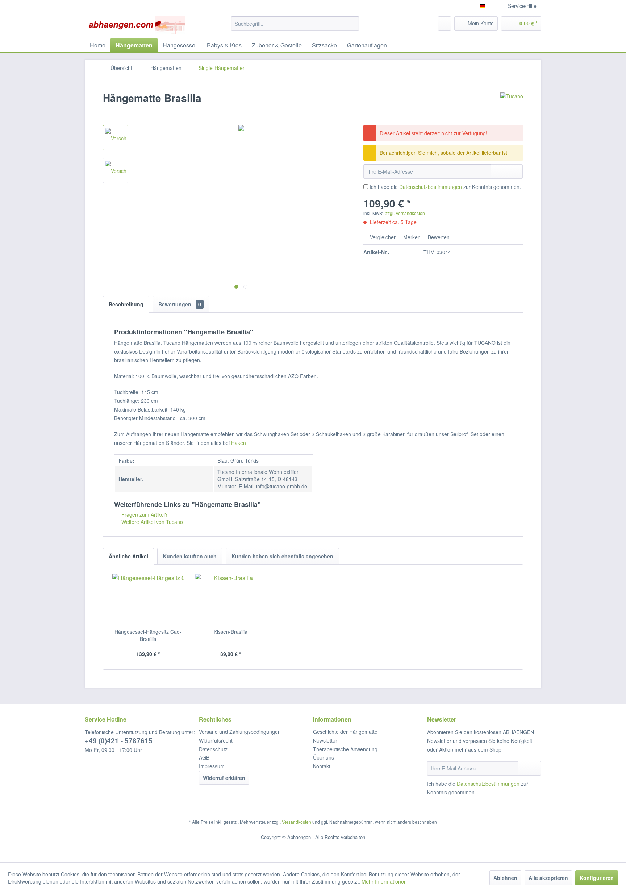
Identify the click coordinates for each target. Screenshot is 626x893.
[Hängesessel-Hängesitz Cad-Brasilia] (148, 599)
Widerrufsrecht (216, 740)
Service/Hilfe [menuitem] (522, 5)
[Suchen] (352, 23)
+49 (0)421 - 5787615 (119, 740)
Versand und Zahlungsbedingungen (240, 731)
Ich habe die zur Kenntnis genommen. (445, 186)
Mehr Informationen (384, 881)
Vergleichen (382, 237)
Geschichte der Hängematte (345, 731)
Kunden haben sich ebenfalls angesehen (282, 556)
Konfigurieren (597, 877)
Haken (238, 442)
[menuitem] (295, 23)
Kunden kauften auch (190, 556)
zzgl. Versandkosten (405, 213)
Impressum (212, 766)
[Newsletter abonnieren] (529, 768)
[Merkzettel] (444, 23)
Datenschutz (213, 749)
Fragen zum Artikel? (144, 514)
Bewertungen (179, 304)
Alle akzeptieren (548, 877)
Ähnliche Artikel (128, 556)
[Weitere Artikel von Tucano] (511, 105)
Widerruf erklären (224, 777)
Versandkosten (296, 822)
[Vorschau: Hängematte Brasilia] (115, 137)
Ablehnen (505, 877)
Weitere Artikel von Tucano (151, 521)
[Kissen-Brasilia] (231, 599)
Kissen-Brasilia (230, 631)
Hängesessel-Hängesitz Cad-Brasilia (147, 635)
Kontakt (321, 766)
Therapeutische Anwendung (345, 749)
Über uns (323, 757)
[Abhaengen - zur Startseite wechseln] (136, 25)
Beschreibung (126, 304)
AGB (204, 757)
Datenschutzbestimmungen (430, 186)
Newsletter (325, 740)
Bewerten (438, 237)
